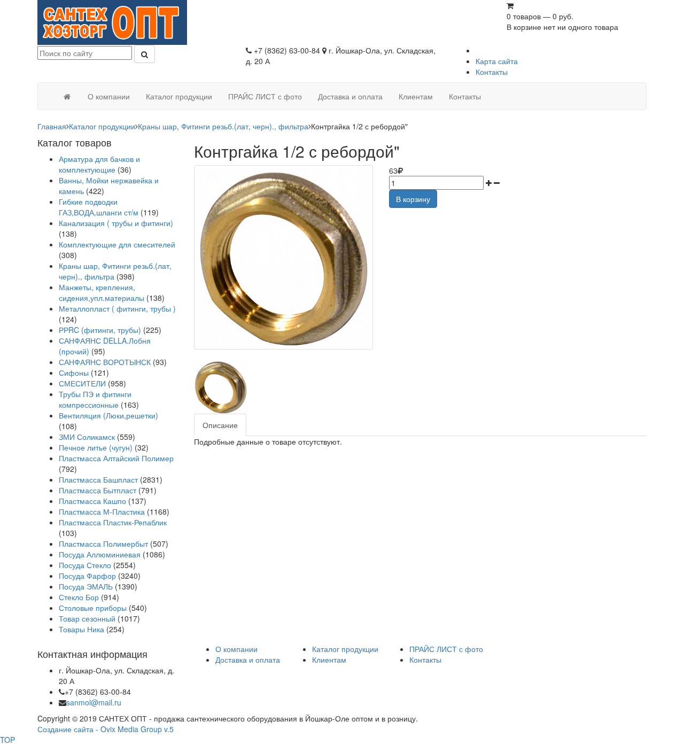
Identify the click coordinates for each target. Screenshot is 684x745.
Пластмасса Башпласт (98, 479)
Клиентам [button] (416, 96)
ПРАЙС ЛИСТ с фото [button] (265, 96)
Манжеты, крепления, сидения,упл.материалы (101, 292)
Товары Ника (81, 629)
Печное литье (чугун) (96, 447)
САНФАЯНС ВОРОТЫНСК (105, 361)
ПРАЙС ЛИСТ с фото (446, 648)
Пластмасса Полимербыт (103, 543)
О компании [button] (109, 96)
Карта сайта (497, 61)
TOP (7, 739)
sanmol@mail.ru (93, 702)
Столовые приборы (93, 607)
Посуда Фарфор (87, 575)
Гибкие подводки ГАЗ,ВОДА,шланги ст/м (98, 207)
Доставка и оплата (247, 659)
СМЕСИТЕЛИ (83, 383)
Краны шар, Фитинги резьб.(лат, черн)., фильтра (223, 126)
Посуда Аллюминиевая (100, 554)
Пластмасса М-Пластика (102, 511)
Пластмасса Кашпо (92, 500)
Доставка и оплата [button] (350, 96)
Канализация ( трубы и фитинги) (116, 223)
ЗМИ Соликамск (87, 436)
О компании (236, 648)
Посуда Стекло (85, 565)
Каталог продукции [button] (179, 96)
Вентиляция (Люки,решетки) (108, 415)
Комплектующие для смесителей (117, 244)
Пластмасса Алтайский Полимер (116, 458)
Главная (51, 126)
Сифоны (74, 372)
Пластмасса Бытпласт (97, 490)
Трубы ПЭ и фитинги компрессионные (95, 399)
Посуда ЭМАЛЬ (86, 586)
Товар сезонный (87, 618)
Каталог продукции (102, 126)
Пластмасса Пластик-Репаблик (113, 522)
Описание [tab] (220, 425)
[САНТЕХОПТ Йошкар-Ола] (112, 21)
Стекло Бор (79, 597)
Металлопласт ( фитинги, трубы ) (117, 308)
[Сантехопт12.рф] (67, 96)
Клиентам (329, 659)
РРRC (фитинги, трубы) (100, 329)
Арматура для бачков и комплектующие (99, 164)
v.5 (169, 729)
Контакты (492, 71)
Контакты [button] (465, 96)
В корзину (413, 198)
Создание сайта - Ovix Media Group (99, 729)
